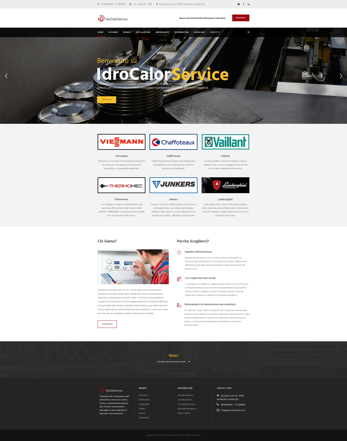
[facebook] (243, 4)
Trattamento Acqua (186, 404)
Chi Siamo (113, 32)
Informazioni (182, 32)
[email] (239, 4)
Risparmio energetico (187, 408)
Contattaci (241, 17)
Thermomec (121, 199)
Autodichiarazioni (185, 395)
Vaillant (225, 156)
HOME (100, 32)
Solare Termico (184, 413)
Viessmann (121, 156)
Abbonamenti (162, 32)
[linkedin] (248, 4)
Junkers (173, 199)
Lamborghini (225, 199)
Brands (127, 32)
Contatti (215, 32)
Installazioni (143, 32)
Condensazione (184, 399)
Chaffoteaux (173, 156)
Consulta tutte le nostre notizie (171, 361)
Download (199, 32)
